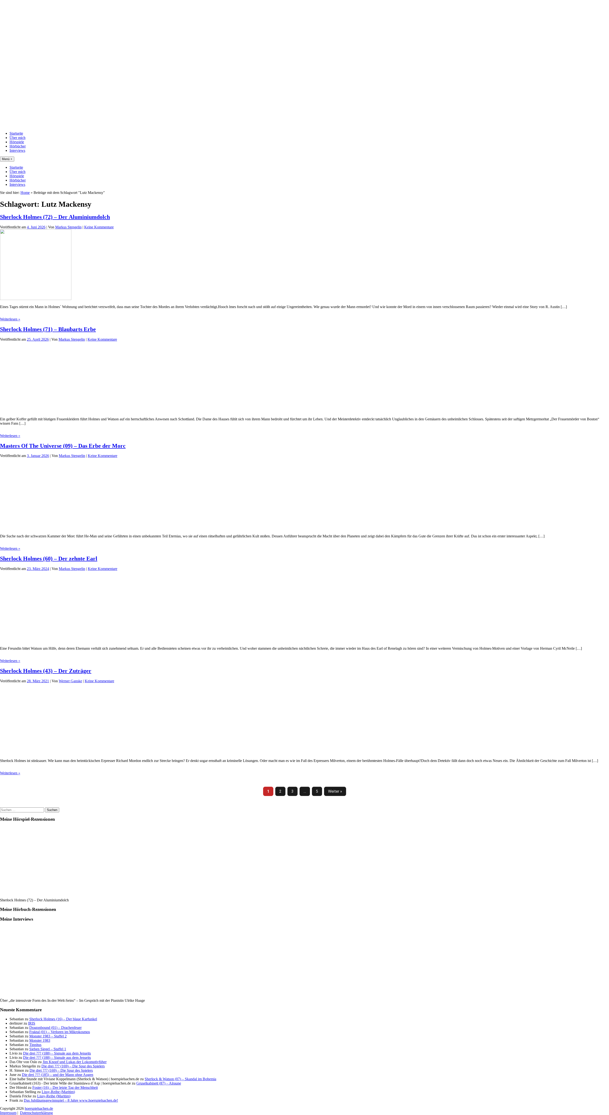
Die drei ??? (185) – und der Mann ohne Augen (57, 1075)
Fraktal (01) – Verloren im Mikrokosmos (59, 1032)
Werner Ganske (70, 681)
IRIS (31, 1023)
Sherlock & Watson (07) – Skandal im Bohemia (180, 1079)
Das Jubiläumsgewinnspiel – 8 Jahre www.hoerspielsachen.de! (71, 1100)
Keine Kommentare (99, 227)
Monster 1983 (39, 1040)
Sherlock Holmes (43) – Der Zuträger (45, 671)
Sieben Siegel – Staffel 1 (47, 1049)
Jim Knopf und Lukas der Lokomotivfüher (75, 1062)
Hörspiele (17, 142)
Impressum (8, 1113)
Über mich (17, 138)
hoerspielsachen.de (39, 1108)
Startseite (16, 133)
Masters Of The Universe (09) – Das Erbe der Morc (63, 446)
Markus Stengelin (68, 227)
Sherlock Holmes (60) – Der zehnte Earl (48, 558)
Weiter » (335, 791)
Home (25, 193)
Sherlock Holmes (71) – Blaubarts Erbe (48, 329)
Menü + (7, 159)
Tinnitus (35, 1045)
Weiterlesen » (10, 319)
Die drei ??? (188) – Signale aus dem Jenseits (57, 1053)
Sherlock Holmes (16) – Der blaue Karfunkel (63, 1019)
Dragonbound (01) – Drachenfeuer (55, 1028)
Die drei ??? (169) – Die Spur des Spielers (73, 1066)
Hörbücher (18, 146)
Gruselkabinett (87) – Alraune (158, 1083)
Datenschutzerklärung (36, 1113)
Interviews (17, 150)
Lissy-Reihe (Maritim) (58, 1092)
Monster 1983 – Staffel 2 (48, 1036)
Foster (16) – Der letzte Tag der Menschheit (65, 1088)
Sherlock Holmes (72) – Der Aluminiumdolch (55, 217)
